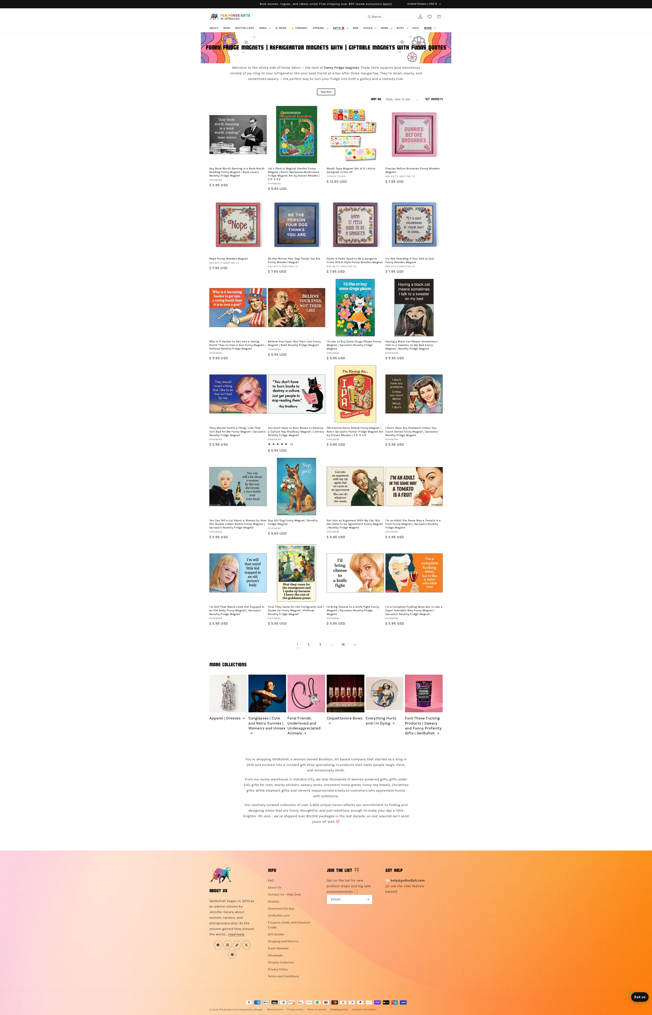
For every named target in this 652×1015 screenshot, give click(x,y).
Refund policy (275, 1009)
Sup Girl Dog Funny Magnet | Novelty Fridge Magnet (293, 522)
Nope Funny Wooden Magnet (228, 258)
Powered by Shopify (251, 1009)
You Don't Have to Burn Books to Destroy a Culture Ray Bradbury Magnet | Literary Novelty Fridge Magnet (296, 431)
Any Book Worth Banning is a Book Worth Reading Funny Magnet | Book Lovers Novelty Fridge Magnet (237, 172)
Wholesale (275, 955)
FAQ (271, 881)
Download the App (281, 909)
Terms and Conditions (283, 976)
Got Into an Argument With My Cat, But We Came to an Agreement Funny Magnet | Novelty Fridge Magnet (355, 524)
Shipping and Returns (283, 941)
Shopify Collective (281, 962)
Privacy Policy (278, 969)
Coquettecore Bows (345, 718)
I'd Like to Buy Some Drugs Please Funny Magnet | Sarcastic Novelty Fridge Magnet (354, 345)
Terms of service (316, 1009)
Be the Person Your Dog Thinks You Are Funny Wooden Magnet (294, 260)
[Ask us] (640, 997)
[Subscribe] (367, 899)
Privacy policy (295, 1009)
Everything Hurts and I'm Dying (381, 721)
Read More (326, 92)
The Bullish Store (229, 1009)
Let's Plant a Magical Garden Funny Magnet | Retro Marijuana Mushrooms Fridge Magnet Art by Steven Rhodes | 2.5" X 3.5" (294, 174)
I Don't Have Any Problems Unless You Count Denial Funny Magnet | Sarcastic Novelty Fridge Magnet (411, 431)
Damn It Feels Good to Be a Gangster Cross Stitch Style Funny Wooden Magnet (355, 260)
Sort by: (376, 99)
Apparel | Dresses (225, 718)
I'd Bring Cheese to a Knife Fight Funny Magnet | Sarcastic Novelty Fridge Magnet (353, 610)
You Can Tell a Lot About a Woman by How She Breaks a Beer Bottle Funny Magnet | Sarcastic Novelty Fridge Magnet (237, 524)
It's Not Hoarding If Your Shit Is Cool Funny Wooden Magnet (409, 260)
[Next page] (354, 644)
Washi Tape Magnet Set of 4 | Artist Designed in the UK (351, 170)
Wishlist (273, 902)
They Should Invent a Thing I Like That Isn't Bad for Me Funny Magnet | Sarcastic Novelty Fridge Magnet (237, 431)
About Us (274, 888)
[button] (265, 28)
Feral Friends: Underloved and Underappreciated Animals (303, 726)
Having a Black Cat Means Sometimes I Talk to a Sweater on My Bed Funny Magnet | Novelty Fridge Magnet (411, 345)
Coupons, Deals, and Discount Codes (289, 925)
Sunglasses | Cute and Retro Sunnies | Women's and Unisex (267, 723)
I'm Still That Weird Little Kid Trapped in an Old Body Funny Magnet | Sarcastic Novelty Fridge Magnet (236, 610)
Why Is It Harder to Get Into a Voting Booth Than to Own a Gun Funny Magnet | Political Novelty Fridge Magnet (237, 345)
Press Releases (278, 948)
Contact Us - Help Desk (284, 895)
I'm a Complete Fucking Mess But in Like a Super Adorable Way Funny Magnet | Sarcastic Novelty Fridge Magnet (413, 610)
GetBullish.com (279, 916)
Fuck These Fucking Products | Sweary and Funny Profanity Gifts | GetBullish (423, 726)
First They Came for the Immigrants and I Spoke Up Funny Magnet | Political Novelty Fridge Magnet (296, 610)
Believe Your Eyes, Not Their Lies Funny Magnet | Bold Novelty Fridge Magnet (294, 343)
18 (343, 644)
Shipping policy (339, 1009)
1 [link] (297, 644)
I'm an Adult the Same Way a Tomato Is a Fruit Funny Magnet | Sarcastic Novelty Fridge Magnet (413, 524)
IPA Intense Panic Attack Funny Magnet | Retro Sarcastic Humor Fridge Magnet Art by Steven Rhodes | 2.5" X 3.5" (355, 431)
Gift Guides (276, 934)
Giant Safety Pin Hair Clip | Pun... (44, 1008)
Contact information (364, 1009)
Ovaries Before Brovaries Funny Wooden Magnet (412, 170)
